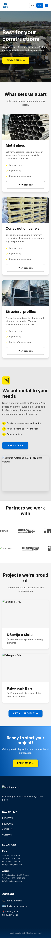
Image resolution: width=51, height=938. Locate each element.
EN (39, 5)
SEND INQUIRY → (16, 60)
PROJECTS (7, 818)
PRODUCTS (7, 824)
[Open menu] (46, 5)
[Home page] (5, 5)
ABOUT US (7, 829)
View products (25, 184)
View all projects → (25, 713)
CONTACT (7, 834)
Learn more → (25, 763)
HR (32, 5)
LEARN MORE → (15, 445)
